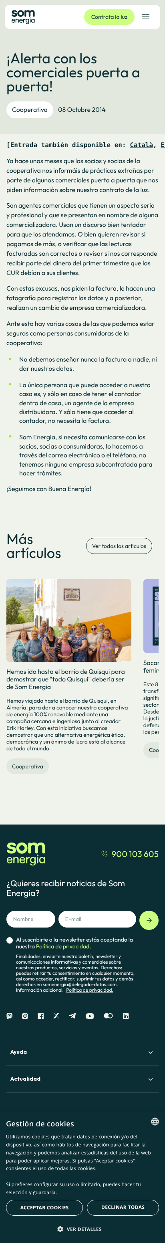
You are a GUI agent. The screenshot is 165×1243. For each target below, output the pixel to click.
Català (141, 145)
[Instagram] (25, 1016)
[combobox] (155, 1122)
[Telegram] (72, 1016)
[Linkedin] (126, 1016)
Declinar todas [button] (123, 1207)
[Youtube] (90, 1016)
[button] (82, 1229)
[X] (56, 1016)
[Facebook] (41, 1016)
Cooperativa (30, 110)
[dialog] (82, 1177)
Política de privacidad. (89, 990)
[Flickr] (108, 1016)
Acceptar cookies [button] (44, 1207)
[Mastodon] (9, 1016)
